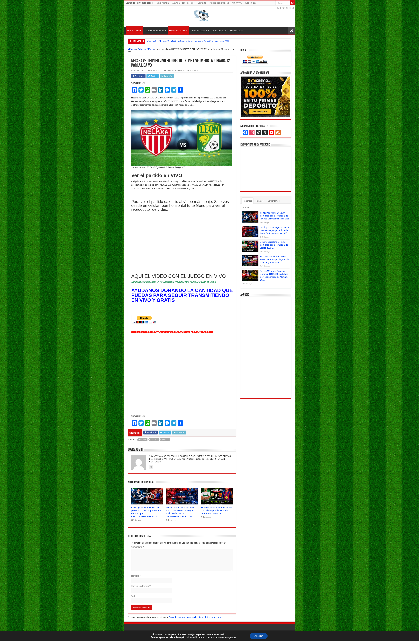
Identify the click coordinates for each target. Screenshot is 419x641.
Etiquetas (247, 207)
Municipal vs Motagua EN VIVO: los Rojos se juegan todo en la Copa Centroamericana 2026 (180, 512)
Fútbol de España (199, 30)
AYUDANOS (237, 3)
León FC (142, 440)
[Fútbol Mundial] (201, 15)
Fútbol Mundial (162, 3)
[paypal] (293, 8)
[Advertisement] (182, 243)
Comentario (137, 547)
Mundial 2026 (236, 30)
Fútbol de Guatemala (154, 30)
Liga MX (154, 440)
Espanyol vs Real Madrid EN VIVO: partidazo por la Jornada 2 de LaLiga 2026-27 (274, 259)
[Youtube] (287, 8)
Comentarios (273, 201)
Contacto (202, 3)
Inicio (133, 49)
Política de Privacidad (219, 3)
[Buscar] (292, 2)
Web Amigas (250, 3)
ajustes (232, 637)
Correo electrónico (141, 586)
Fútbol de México (177, 30)
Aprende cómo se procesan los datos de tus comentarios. (196, 617)
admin (136, 70)
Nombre (136, 576)
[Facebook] (281, 8)
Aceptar (259, 635)
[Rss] (277, 8)
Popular (259, 201)
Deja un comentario (175, 70)
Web (133, 596)
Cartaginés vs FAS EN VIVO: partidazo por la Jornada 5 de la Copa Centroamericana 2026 (274, 216)
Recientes (247, 201)
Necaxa (165, 440)
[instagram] (290, 8)
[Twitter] (283, 8)
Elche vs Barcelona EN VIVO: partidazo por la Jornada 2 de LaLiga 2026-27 (180, 41)
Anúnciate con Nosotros (183, 3)
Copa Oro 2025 (219, 30)
